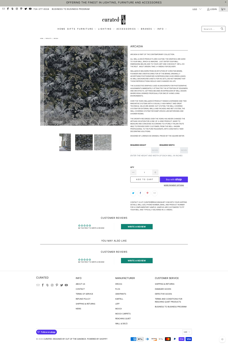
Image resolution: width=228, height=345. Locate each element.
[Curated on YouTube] (30, 9)
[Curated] (114, 19)
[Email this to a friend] (155, 193)
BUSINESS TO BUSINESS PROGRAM (71, 9)
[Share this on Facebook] (140, 193)
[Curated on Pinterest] (21, 9)
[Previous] (42, 86)
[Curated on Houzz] (12, 9)
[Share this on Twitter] (133, 193)
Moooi (118, 308)
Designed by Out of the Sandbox (69, 339)
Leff (117, 304)
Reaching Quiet (123, 318)
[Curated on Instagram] (16, 9)
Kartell (119, 299)
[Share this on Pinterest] (147, 193)
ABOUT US (80, 284)
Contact (80, 289)
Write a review (137, 226)
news (78, 308)
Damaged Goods (163, 289)
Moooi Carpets (123, 314)
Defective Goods (163, 294)
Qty (132, 167)
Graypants (120, 294)
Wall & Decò (121, 323)
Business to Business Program (170, 307)
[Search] (222, 29)
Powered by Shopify (97, 339)
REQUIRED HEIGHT (138, 145)
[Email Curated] (3, 9)
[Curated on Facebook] (7, 9)
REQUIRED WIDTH (167, 145)
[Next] (126, 86)
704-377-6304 (41, 9)
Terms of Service (84, 294)
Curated (47, 339)
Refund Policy (83, 299)
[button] (86, 29)
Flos (117, 289)
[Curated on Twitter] (25, 9)
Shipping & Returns (85, 304)
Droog (118, 284)
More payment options (174, 185)
